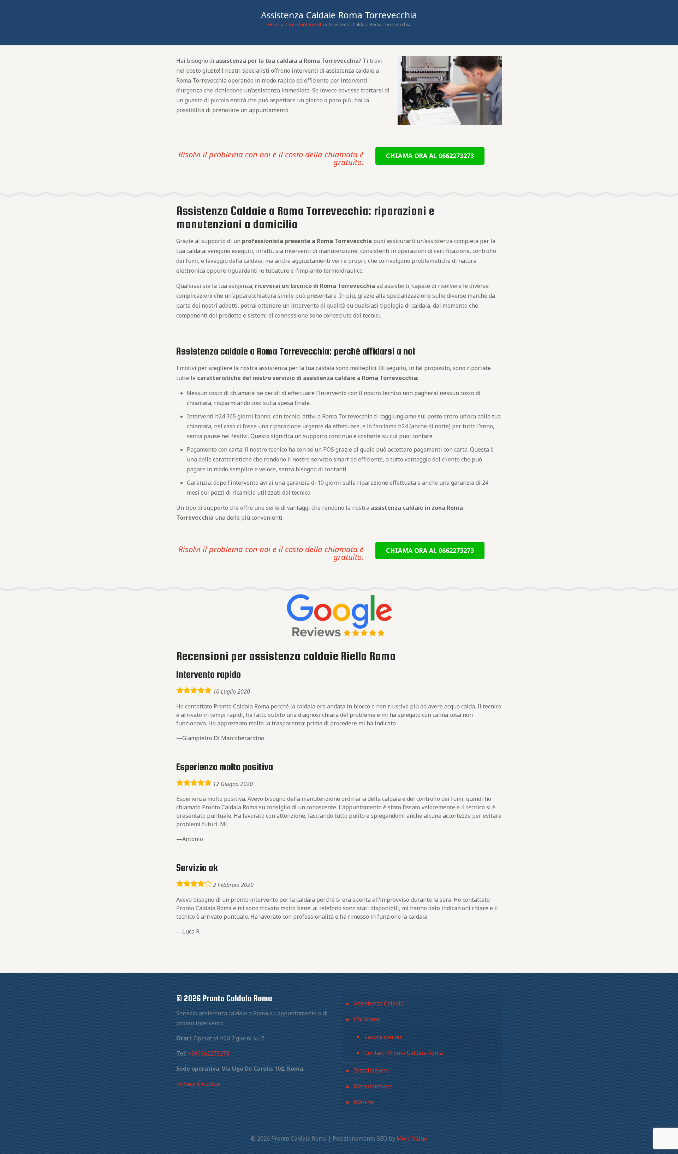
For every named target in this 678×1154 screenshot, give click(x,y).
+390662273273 (208, 1053)
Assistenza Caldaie (379, 1003)
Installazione (371, 1070)
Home (274, 24)
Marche (364, 1102)
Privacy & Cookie (198, 1084)
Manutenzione (373, 1086)
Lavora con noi (383, 1037)
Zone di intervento (304, 24)
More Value (412, 1138)
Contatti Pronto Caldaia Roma (403, 1053)
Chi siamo (367, 1019)
